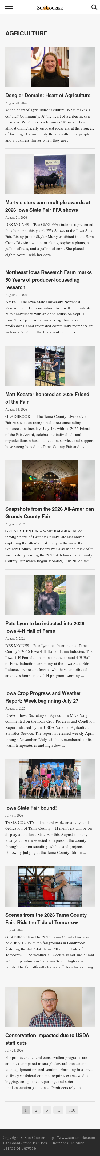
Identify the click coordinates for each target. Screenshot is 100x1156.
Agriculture (26, 33)
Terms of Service (19, 1148)
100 (72, 1110)
